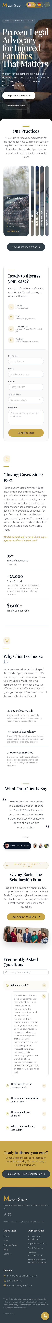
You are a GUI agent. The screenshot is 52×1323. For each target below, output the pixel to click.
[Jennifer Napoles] (34, 845)
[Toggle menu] (47, 4)
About (6, 1240)
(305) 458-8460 (14, 1280)
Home (6, 1236)
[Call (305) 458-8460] (45, 1316)
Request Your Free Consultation (24, 1173)
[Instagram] (9, 1214)
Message (12, 407)
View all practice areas (24, 246)
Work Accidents (35, 1248)
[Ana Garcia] (40, 845)
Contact (7, 1253)
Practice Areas (10, 1245)
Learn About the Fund (24, 916)
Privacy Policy (8, 1313)
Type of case (14, 394)
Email (10, 368)
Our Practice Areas (16, 105)
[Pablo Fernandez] (46, 845)
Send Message (26, 432)
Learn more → (13, 231)
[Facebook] (4, 1214)
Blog (5, 1249)
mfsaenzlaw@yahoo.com (19, 1285)
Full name (12, 355)
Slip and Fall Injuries (37, 1243)
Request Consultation (17, 95)
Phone (11, 381)
